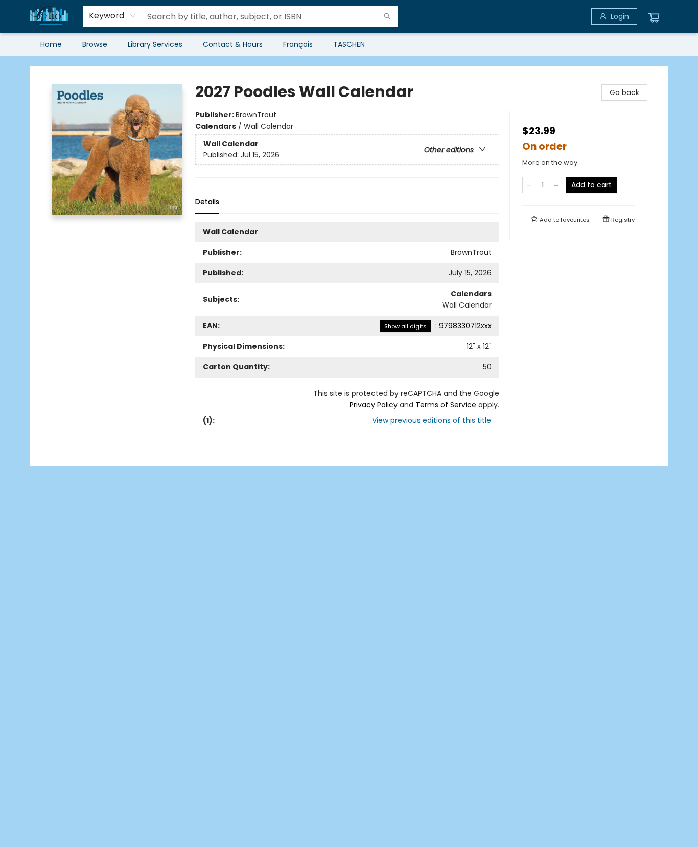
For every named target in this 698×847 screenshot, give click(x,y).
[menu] (349, 44)
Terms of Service (445, 404)
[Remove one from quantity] (529, 185)
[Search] (387, 16)
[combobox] (112, 16)
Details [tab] (207, 202)
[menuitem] (51, 44)
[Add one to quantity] (556, 185)
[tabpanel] (347, 332)
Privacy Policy (374, 404)
